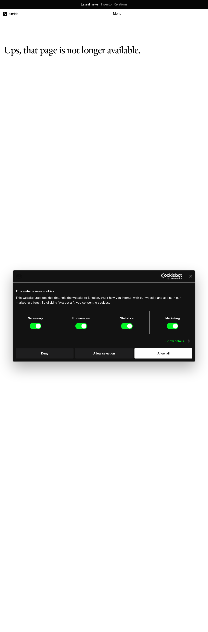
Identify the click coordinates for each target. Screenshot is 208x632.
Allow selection (104, 353)
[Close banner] (191, 276)
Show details (175, 341)
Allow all (163, 353)
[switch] (81, 326)
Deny (44, 353)
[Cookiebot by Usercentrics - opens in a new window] (164, 276)
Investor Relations (114, 4)
